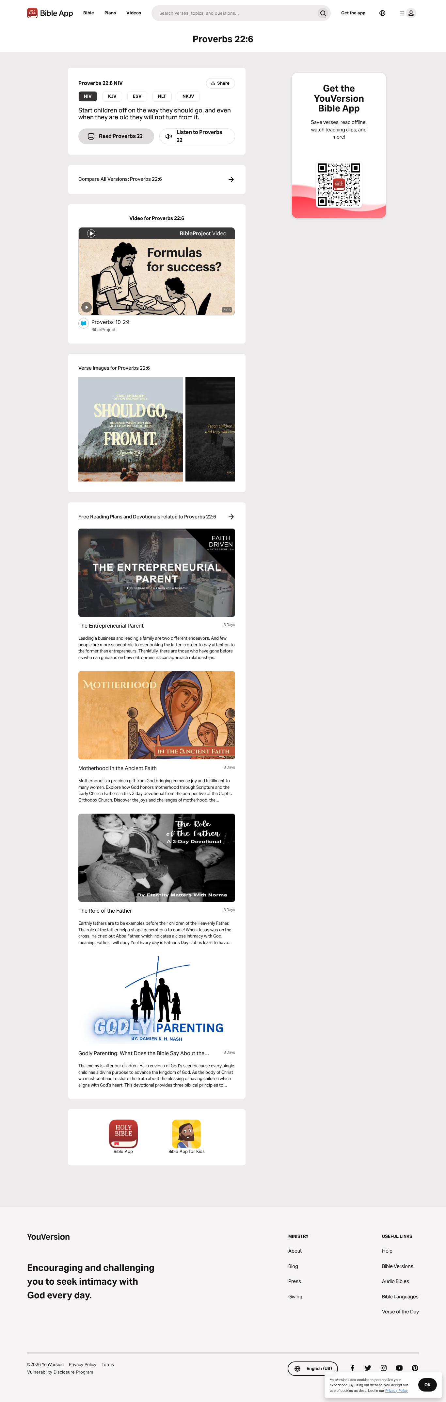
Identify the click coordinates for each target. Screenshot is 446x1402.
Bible (88, 12)
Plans (110, 12)
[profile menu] (406, 13)
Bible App (123, 1151)
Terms (108, 1364)
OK (427, 1384)
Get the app (353, 12)
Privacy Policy (82, 1364)
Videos (133, 12)
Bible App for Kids (186, 1151)
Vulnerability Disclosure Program (60, 1372)
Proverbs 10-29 (117, 321)
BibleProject (103, 329)
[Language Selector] (382, 13)
